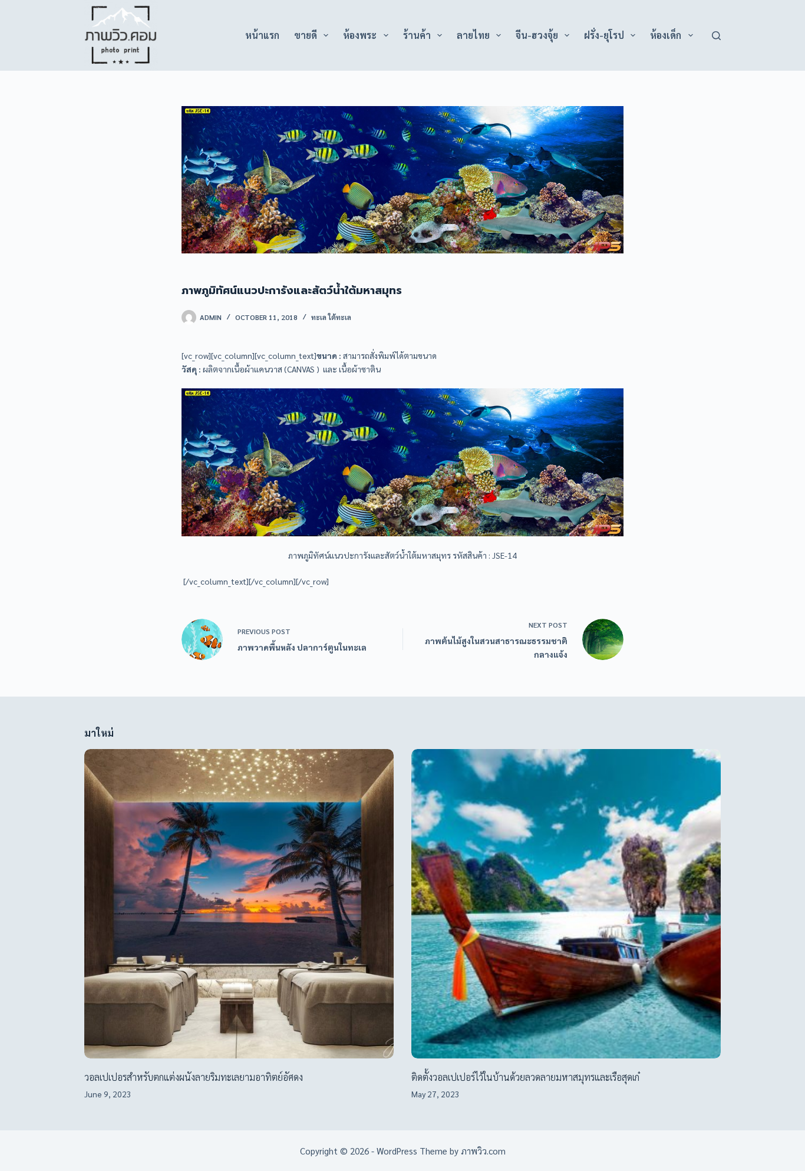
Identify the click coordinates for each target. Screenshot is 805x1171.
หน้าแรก (262, 35)
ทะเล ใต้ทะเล (331, 317)
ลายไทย (473, 35)
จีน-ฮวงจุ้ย (537, 35)
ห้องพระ (360, 35)
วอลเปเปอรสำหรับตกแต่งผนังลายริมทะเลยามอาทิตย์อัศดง (193, 1077)
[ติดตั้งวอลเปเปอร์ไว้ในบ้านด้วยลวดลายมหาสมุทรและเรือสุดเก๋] (566, 903)
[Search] (716, 35)
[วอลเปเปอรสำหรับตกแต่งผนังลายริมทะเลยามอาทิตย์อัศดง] (239, 903)
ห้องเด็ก (665, 35)
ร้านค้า (417, 35)
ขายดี (305, 35)
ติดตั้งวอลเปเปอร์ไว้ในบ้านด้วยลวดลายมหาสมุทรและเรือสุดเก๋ (525, 1077)
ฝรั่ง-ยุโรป (604, 35)
